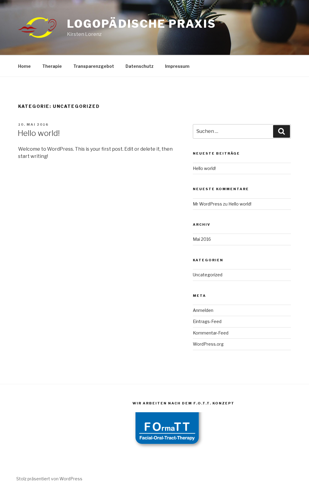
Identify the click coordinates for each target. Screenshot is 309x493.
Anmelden (203, 310)
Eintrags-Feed (207, 321)
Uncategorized (207, 274)
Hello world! (39, 133)
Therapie (52, 66)
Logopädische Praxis (141, 23)
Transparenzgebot (93, 66)
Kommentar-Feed (210, 332)
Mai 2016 (202, 239)
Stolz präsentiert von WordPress (49, 478)
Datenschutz (140, 66)
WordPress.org (208, 344)
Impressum (177, 66)
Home (24, 66)
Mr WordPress (207, 203)
